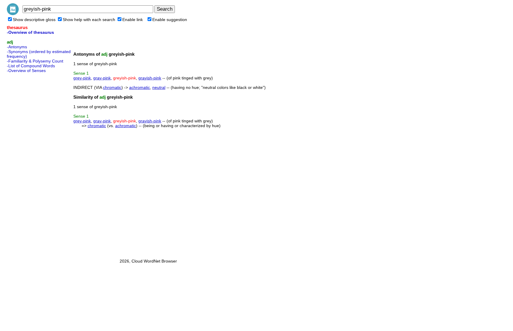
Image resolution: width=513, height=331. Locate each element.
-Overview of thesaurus (30, 32)
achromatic (139, 87)
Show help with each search (89, 19)
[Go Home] (13, 13)
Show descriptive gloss (34, 19)
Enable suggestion (169, 19)
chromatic (112, 87)
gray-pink (102, 78)
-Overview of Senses (26, 70)
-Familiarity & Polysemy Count (35, 61)
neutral (158, 87)
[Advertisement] (30, 164)
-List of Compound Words (31, 65)
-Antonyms (17, 46)
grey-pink (82, 78)
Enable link (132, 19)
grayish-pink (149, 78)
